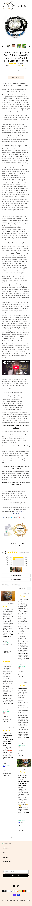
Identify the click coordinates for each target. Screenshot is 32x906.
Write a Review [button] (17, 575)
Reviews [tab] (4, 584)
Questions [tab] (15, 584)
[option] (8, 46)
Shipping (16, 69)
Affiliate (5, 857)
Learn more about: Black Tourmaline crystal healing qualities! (16, 484)
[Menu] (29, 5)
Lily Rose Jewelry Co (12, 900)
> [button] (20, 837)
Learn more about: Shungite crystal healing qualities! (16, 447)
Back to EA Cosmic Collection (17, 544)
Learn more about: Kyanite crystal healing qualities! (16, 426)
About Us (6, 848)
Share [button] (6, 648)
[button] (5, 652)
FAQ (4, 853)
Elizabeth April (18, 89)
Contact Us (7, 862)
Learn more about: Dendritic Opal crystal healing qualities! (16, 467)
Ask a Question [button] (17, 579)
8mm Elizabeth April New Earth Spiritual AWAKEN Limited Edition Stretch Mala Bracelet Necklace (8, 633)
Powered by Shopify (24, 900)
